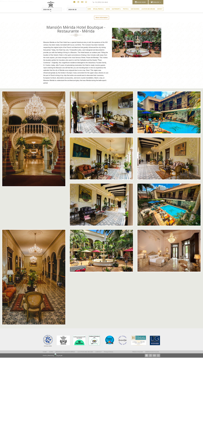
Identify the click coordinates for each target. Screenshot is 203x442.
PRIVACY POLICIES (137, 352)
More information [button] (101, 18)
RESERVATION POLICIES (152, 352)
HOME (89, 9)
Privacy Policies (108, 352)
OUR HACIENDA (135, 9)
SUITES (108, 9)
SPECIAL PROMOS (98, 9)
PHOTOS (125, 9)
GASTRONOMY (116, 9)
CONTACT (159, 9)
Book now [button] (141, 2)
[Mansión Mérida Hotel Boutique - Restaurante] (71, 340)
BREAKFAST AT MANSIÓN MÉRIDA (65, 352)
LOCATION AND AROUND (148, 9)
